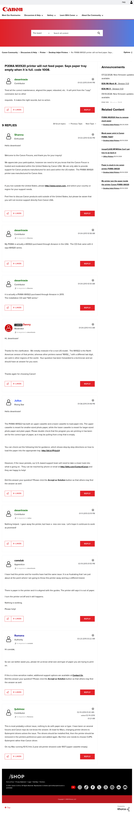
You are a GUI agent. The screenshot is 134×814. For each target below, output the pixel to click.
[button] (103, 386)
